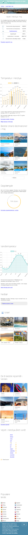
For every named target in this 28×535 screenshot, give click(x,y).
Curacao (3, 172)
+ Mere (14, 178)
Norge (18, 520)
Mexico (4, 520)
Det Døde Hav (5, 342)
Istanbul (17, 407)
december (12, 456)
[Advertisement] (14, 58)
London (17, 393)
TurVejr (2, 6)
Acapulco (17, 158)
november (12, 454)
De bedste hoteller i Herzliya (7, 119)
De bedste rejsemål (5, 424)
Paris (2, 393)
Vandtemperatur (13, 31)
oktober (11, 452)
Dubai (3, 420)
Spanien (4, 511)
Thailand (18, 507)
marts (11, 438)
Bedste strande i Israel (8, 303)
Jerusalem (4, 329)
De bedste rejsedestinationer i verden (9, 210)
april (11, 440)
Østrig (4, 505)
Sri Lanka (19, 518)
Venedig (17, 421)
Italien (2, 408)
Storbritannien (18, 395)
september (12, 450)
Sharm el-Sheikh (5, 143)
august (11, 448)
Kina (17, 516)
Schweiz (4, 514)
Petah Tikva (18, 342)
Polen (18, 511)
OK (24, 524)
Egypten (18, 502)
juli (10, 446)
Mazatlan (17, 172)
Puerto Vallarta (5, 158)
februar (11, 436)
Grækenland (19, 505)
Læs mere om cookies (12, 533)
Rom (2, 407)
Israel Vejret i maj (9, 6)
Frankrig (2, 395)
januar (11, 434)
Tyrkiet (16, 408)
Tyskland (5, 507)
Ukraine (4, 509)
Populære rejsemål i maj (6, 42)
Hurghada (17, 143)
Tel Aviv (17, 329)
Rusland (18, 514)
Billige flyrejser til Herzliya (7, 121)
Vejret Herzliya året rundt (6, 287)
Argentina (19, 509)
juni (11, 444)
